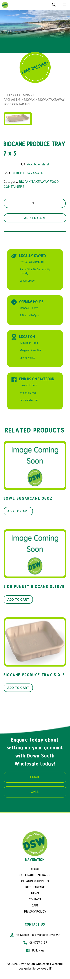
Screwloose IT (42, 968)
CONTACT (35, 899)
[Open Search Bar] (54, 5)
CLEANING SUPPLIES (35, 881)
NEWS (35, 893)
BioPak (29, 99)
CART (35, 905)
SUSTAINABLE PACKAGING (35, 875)
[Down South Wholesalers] (5, 5)
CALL (35, 792)
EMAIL (35, 777)
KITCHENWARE (35, 887)
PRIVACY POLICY (35, 911)
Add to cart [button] (18, 511)
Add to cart (35, 218)
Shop (8, 95)
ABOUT (35, 869)
